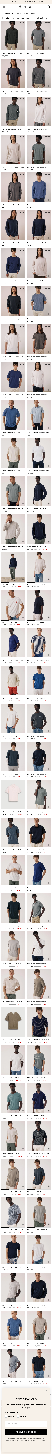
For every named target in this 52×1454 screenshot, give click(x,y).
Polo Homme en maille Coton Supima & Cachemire (12, 1002)
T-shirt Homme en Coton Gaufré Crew (38, 243)
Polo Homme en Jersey (35, 926)
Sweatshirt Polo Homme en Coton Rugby (37, 546)
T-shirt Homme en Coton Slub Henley (12, 167)
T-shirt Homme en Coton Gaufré (38, 622)
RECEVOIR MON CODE (26, 1432)
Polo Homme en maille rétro (37, 1381)
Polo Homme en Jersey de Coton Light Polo (38, 471)
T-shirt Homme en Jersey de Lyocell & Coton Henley (37, 91)
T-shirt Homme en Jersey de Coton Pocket (37, 167)
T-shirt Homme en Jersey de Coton (37, 205)
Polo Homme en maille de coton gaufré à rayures (38, 1040)
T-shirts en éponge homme (17, 18)
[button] (4, 7)
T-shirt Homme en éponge (11, 926)
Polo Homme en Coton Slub (37, 129)
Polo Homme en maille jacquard (38, 1153)
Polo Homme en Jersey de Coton (38, 432)
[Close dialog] (47, 1391)
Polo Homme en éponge (35, 812)
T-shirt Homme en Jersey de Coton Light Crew (37, 888)
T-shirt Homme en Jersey (36, 698)
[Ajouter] (23, 48)
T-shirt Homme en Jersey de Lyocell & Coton (37, 584)
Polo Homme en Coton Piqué (12, 432)
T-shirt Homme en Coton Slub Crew (37, 53)
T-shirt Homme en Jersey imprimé (10, 622)
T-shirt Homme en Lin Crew (37, 1191)
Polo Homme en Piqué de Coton (13, 53)
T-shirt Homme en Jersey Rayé (38, 660)
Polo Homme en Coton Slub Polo (13, 129)
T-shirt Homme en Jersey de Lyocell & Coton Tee (11, 319)
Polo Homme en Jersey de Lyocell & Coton (13, 205)
